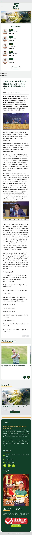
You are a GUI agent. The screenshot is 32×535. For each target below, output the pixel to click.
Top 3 (11, 44)
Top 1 (11, 29)
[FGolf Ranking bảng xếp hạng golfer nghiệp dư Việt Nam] (16, 6)
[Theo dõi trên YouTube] (13, 465)
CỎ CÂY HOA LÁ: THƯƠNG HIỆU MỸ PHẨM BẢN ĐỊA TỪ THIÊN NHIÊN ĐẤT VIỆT (16, 366)
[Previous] (24, 377)
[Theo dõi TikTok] (9, 465)
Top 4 (11, 51)
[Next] (28, 377)
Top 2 (11, 37)
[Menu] (2, 6)
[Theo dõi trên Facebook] (4, 465)
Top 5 (11, 59)
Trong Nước (18, 93)
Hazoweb (23, 533)
